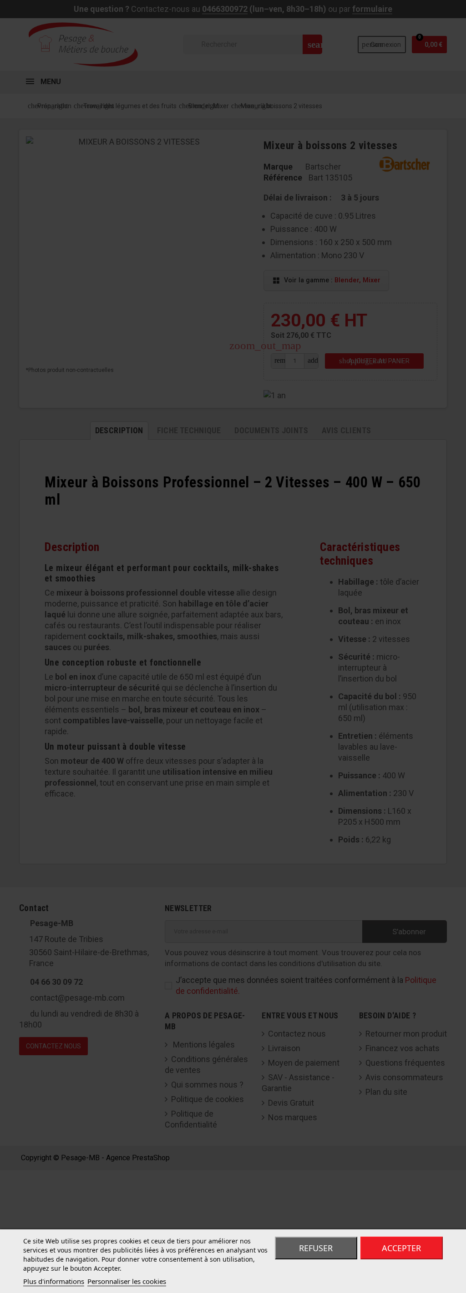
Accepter (401, 1248)
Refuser (316, 1248)
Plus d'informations (53, 1281)
